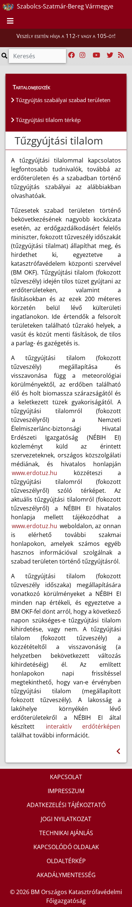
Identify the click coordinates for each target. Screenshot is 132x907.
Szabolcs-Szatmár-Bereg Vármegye (64, 6)
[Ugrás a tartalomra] (102, 7)
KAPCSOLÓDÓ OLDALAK (66, 847)
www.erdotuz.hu (34, 473)
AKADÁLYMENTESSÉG (66, 875)
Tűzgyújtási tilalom (59, 140)
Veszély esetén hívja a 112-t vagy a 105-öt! (65, 35)
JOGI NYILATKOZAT (66, 819)
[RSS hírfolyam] (121, 55)
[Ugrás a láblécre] (110, 7)
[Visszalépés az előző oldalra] (118, 751)
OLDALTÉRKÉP (66, 861)
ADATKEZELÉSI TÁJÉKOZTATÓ (66, 805)
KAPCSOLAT (66, 777)
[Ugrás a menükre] (94, 7)
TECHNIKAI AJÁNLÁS (66, 833)
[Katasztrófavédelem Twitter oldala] (110, 55)
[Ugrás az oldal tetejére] (14, 141)
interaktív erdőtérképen (83, 726)
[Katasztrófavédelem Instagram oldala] (82, 55)
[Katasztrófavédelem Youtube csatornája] (96, 55)
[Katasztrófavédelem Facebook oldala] (71, 55)
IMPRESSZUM (66, 791)
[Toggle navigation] (10, 21)
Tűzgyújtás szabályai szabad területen (62, 100)
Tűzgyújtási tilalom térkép (47, 119)
